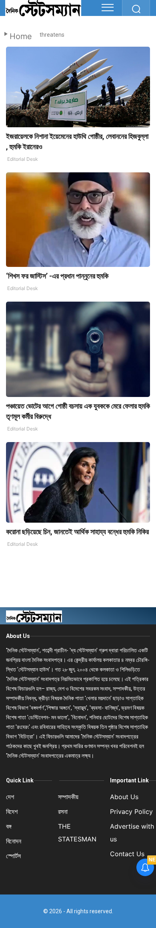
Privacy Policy (131, 811)
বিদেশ (12, 811)
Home (21, 36)
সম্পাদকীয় (68, 797)
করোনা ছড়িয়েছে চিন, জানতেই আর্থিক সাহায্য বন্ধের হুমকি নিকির (77, 531)
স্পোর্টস (13, 856)
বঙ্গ (9, 826)
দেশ (10, 797)
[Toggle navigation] (107, 7)
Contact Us (127, 854)
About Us (18, 636)
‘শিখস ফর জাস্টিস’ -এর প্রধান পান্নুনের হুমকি (57, 276)
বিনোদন (13, 841)
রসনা (63, 811)
